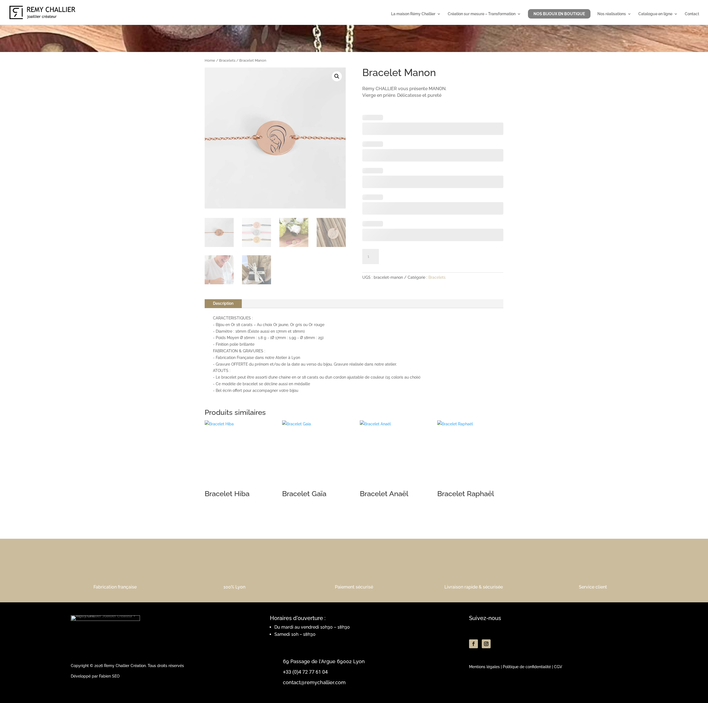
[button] (337, 76)
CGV (558, 667)
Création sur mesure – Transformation (482, 14)
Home (210, 60)
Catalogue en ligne (655, 14)
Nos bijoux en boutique (559, 14)
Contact (692, 14)
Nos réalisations (611, 14)
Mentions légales (484, 667)
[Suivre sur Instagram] (486, 643)
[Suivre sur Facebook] (473, 643)
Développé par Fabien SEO (95, 676)
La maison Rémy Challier (413, 14)
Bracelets (227, 60)
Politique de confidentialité (527, 667)
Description (223, 303)
